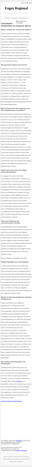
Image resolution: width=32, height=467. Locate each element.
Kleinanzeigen (6, 459)
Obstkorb (19, 440)
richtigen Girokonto (21, 450)
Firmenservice (15, 459)
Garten (22, 459)
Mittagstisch (15, 18)
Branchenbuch (24, 18)
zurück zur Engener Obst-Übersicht (11, 401)
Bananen (19, 381)
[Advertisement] (16, 421)
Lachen (27, 459)
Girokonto (25, 456)
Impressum (20, 461)
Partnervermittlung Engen (15, 456)
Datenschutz (12, 461)
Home (5, 456)
